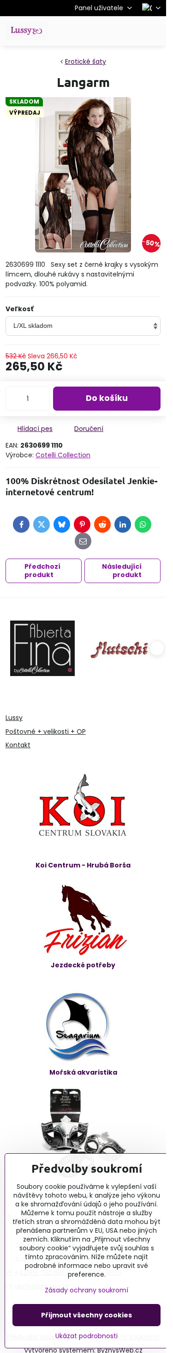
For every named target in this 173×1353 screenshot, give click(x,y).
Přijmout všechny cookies (86, 1315)
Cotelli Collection (63, 455)
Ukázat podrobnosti (86, 1336)
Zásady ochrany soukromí (86, 1290)
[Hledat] (111, 31)
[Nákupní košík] (133, 31)
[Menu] (155, 31)
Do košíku (107, 398)
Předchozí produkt (42, 570)
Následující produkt (122, 570)
